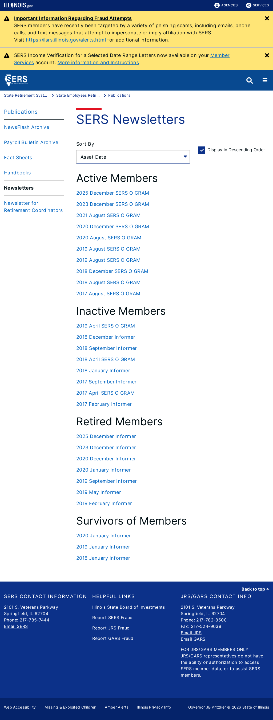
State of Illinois (255, 707)
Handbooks (17, 172)
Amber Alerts (116, 707)
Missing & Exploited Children (71, 707)
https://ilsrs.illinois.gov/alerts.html (66, 40)
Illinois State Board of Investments (128, 607)
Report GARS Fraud (112, 638)
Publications (21, 111)
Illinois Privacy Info (154, 707)
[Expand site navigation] (265, 80)
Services (261, 5)
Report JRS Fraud (111, 628)
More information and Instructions (98, 62)
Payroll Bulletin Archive (31, 142)
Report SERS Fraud (112, 617)
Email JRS (191, 632)
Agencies (229, 5)
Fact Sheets (18, 157)
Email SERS (16, 626)
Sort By (85, 144)
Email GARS (193, 639)
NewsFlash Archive (26, 127)
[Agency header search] (249, 80)
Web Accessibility (20, 707)
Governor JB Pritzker (207, 707)
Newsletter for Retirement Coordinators (33, 206)
